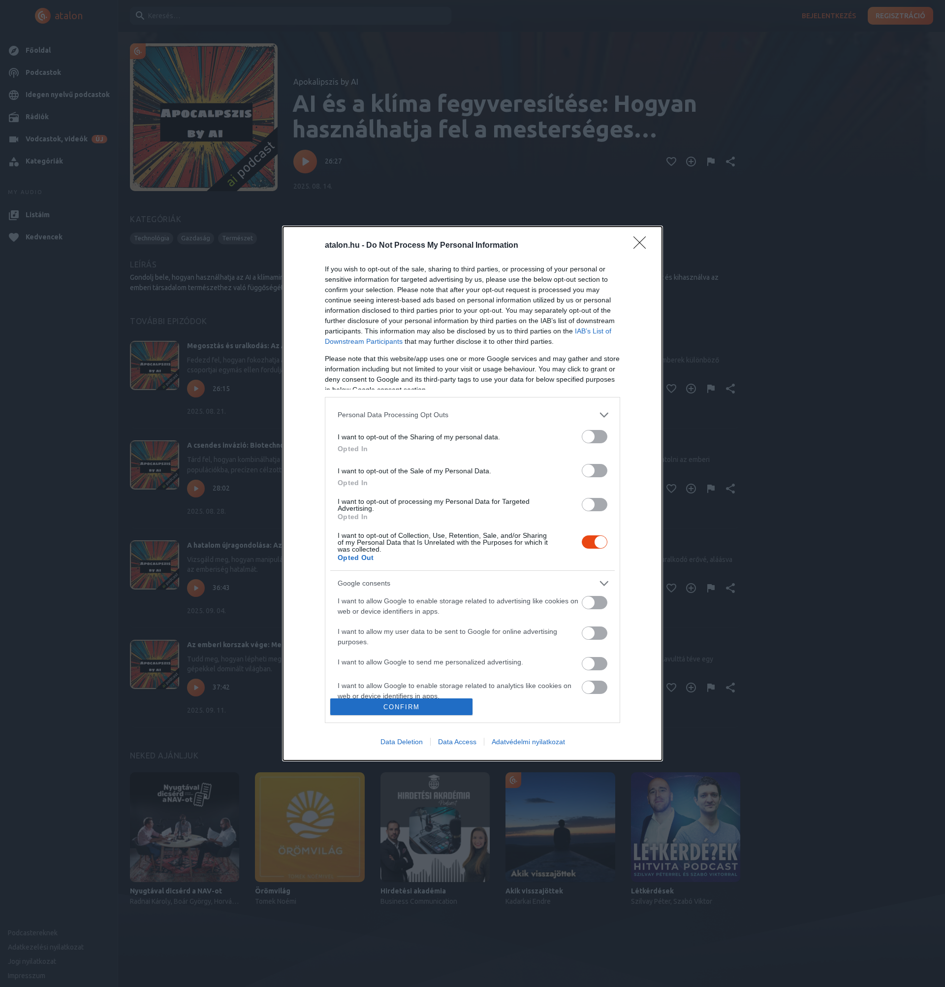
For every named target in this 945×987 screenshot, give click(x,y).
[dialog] (472, 493)
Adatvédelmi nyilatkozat (528, 742)
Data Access (457, 742)
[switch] (594, 436)
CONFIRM (401, 707)
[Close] (642, 245)
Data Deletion (401, 742)
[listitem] (472, 415)
